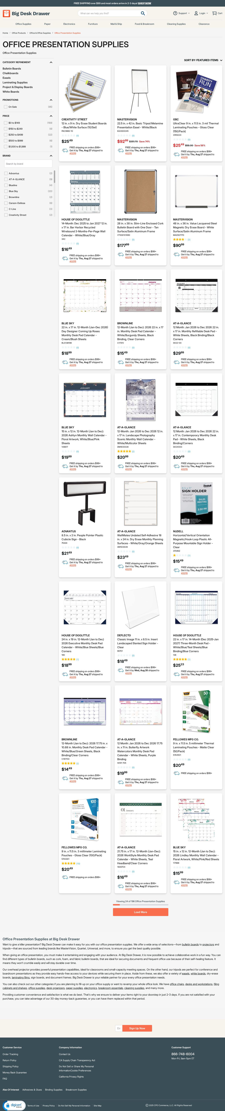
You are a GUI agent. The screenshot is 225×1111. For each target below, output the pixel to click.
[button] (28, 62)
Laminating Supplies (15, 82)
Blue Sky (68, 323)
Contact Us (64, 1054)
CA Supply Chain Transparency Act (77, 1060)
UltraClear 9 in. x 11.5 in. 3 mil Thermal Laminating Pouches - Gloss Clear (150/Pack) (196, 127)
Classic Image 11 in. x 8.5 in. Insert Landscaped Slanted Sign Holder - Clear (137, 643)
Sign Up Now (137, 1028)
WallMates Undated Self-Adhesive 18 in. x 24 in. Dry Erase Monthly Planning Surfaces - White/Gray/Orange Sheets (140, 539)
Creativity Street (74, 119)
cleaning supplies (134, 988)
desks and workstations (198, 984)
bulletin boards (190, 944)
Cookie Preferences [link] (80, 1070)
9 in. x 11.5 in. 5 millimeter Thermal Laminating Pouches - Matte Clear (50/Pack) (193, 747)
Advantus (69, 531)
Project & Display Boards (18, 87)
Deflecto (124, 635)
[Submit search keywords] (143, 13)
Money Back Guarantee (15, 1072)
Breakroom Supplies (76, 1089)
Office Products (19, 33)
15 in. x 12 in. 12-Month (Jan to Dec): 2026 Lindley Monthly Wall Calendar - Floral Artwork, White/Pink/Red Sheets (196, 855)
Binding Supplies (53, 1089)
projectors (208, 944)
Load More (140, 912)
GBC (176, 119)
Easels (7, 77)
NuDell (178, 531)
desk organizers (55, 988)
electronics (90, 988)
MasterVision (127, 119)
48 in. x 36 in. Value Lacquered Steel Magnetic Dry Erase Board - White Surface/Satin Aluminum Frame (195, 227)
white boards (198, 973)
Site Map (97, 1105)
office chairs (177, 984)
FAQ (5, 1078)
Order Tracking (10, 1054)
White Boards (11, 91)
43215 (73, 153)
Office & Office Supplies (40, 33)
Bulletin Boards (12, 68)
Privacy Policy (49, 1105)
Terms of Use (33, 1105)
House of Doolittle (76, 219)
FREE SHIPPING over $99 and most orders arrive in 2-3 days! (112, 3)
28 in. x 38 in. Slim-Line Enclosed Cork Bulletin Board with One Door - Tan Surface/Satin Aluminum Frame (140, 227)
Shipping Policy (10, 1066)
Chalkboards (10, 73)
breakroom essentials (110, 988)
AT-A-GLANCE (182, 323)
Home (5, 33)
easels (185, 973)
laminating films (21, 977)
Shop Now (144, 3)
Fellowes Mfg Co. (186, 739)
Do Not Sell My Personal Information (74, 1105)
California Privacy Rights (71, 1076)
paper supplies (74, 988)
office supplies (36, 988)
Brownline (125, 323)
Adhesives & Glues (32, 1089)
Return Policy (9, 1060)
